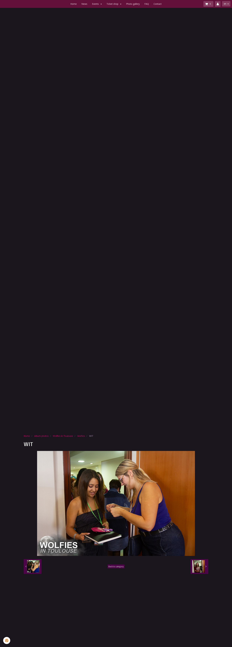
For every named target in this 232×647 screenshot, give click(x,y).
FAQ (146, 3)
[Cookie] (6, 640)
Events (95, 3)
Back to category (116, 566)
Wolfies (81, 435)
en (225, 3)
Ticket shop (113, 3)
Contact (158, 3)
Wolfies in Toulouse (63, 435)
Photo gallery (133, 3)
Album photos (41, 435)
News (84, 3)
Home (73, 3)
